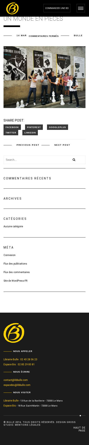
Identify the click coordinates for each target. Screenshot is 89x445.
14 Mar (22, 35)
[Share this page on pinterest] (34, 127)
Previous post (28, 145)
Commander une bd (57, 8)
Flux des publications (15, 263)
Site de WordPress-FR (16, 280)
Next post (62, 145)
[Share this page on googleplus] (57, 127)
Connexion (10, 255)
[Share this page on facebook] (12, 127)
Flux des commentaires (17, 272)
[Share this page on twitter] (11, 132)
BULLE (78, 35)
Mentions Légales (28, 425)
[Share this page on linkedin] (30, 132)
